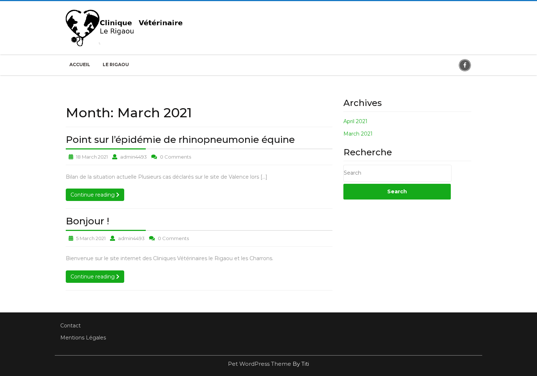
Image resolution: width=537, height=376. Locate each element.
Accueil (79, 64)
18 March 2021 (92, 157)
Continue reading (97, 194)
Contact (70, 325)
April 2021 (355, 121)
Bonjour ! (87, 221)
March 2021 (358, 133)
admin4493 (133, 157)
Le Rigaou (116, 64)
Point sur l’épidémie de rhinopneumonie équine (180, 139)
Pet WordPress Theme (260, 363)
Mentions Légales (83, 337)
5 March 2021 (91, 238)
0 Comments (175, 157)
